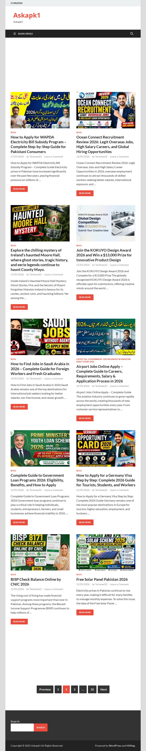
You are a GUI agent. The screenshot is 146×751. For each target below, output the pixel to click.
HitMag (130, 745)
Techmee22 (36, 156)
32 (92, 689)
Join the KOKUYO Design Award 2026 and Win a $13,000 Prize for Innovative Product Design (104, 255)
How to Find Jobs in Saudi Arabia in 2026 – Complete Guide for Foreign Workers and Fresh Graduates (40, 368)
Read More (18, 188)
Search (15, 721)
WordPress (115, 745)
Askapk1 (27, 15)
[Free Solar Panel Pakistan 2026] (105, 552)
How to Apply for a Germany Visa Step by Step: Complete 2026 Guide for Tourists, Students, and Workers (105, 480)
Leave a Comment (53, 156)
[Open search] (131, 34)
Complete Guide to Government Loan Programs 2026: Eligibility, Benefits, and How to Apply (37, 480)
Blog (13, 132)
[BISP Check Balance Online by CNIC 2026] (40, 552)
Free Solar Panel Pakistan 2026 (102, 579)
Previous (45, 689)
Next (103, 689)
